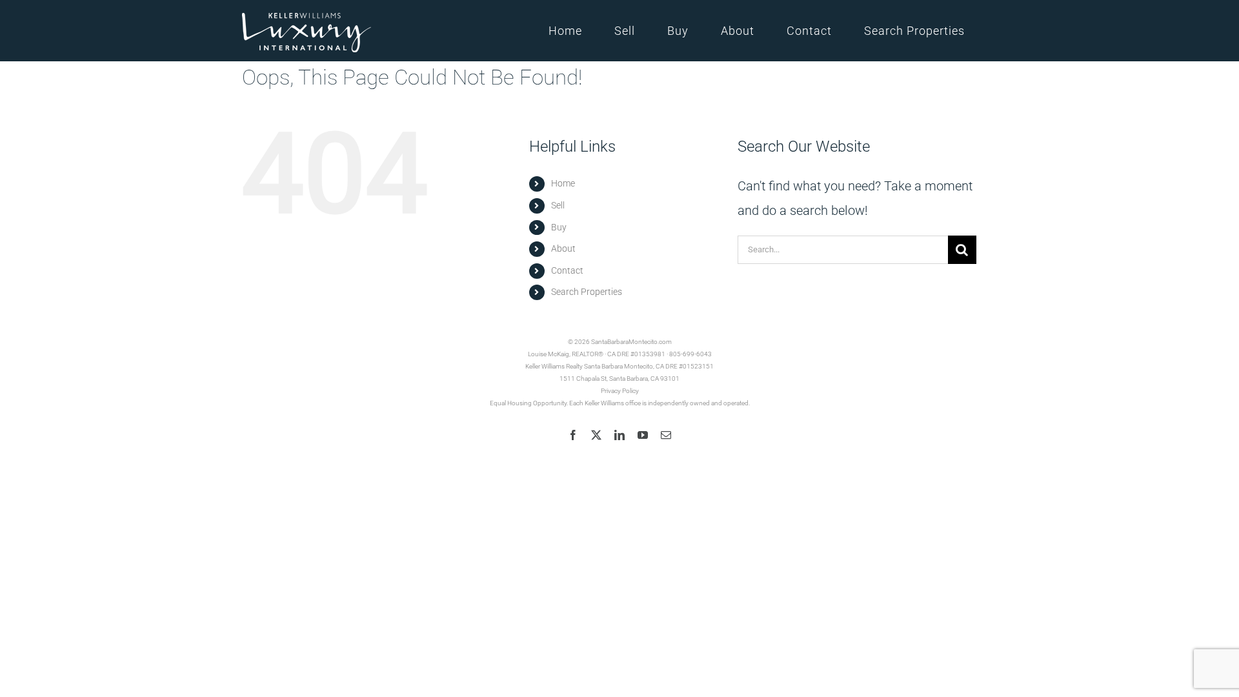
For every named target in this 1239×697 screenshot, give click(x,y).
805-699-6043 (690, 354)
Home (563, 183)
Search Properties (586, 292)
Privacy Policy (620, 390)
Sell (558, 205)
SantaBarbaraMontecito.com (631, 341)
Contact (567, 270)
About (563, 248)
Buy (559, 227)
